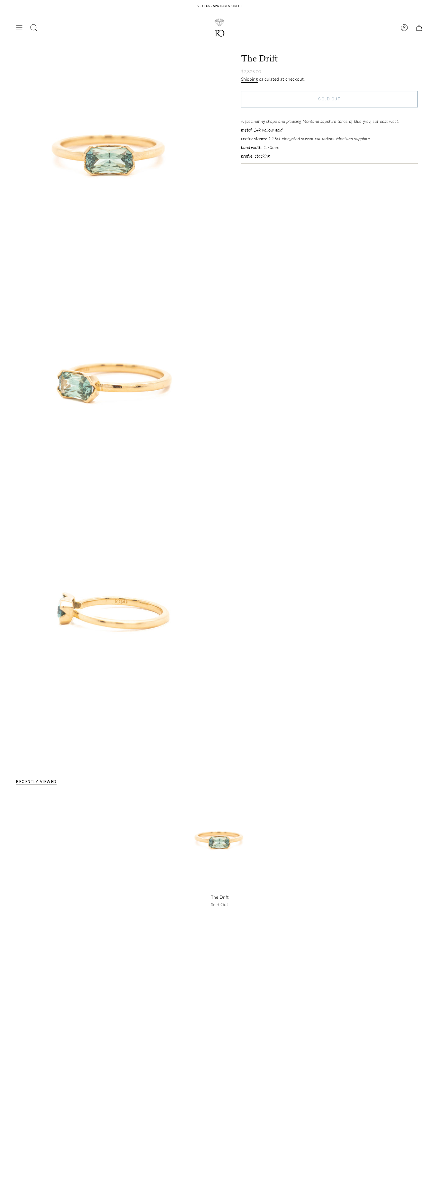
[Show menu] (19, 27)
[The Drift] (220, 843)
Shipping (249, 79)
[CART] (419, 27)
